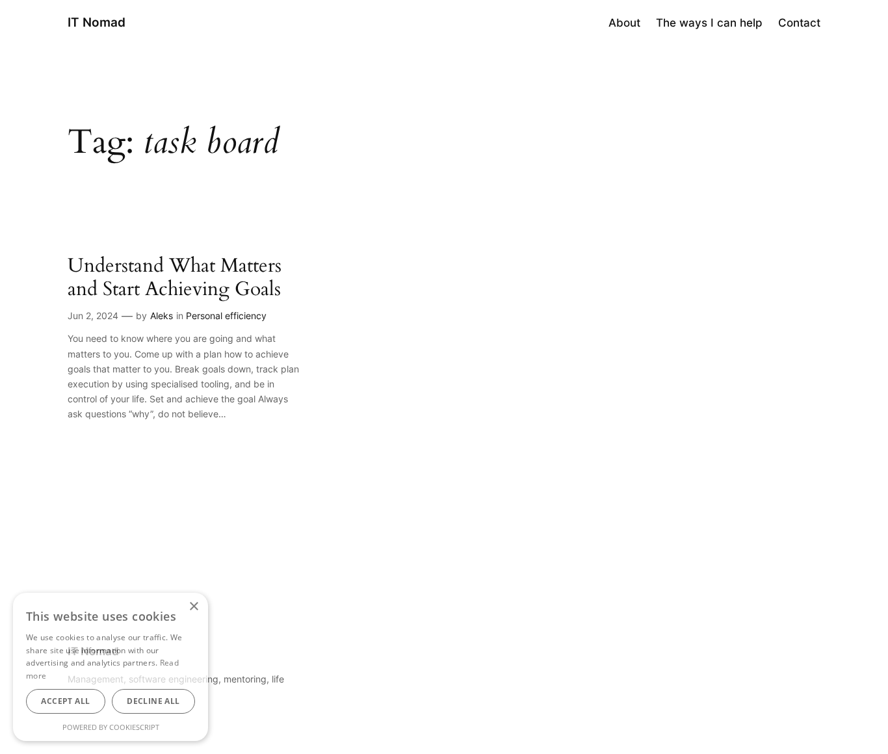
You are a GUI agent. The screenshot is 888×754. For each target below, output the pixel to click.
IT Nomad (96, 22)
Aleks (161, 315)
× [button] (193, 607)
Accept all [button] (65, 701)
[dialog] (110, 667)
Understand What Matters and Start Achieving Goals (174, 278)
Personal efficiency (226, 315)
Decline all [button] (153, 701)
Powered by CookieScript (110, 727)
